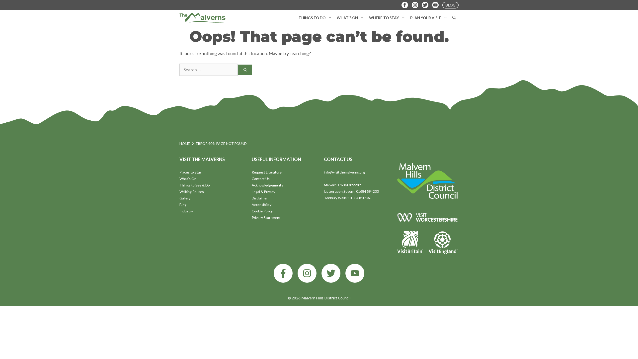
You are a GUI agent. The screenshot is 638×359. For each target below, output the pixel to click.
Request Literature (267, 172)
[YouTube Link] (435, 5)
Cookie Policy (262, 211)
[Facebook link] (283, 273)
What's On (187, 179)
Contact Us (261, 179)
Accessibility (261, 204)
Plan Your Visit (425, 17)
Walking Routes (191, 191)
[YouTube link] (354, 273)
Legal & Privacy (263, 191)
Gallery (184, 198)
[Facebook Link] (404, 5)
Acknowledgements (267, 185)
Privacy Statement (266, 217)
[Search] (245, 70)
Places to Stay (190, 172)
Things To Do (312, 17)
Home (184, 143)
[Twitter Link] (425, 5)
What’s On (347, 17)
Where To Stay (384, 17)
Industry (186, 211)
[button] (329, 17)
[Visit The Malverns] (202, 17)
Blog (182, 204)
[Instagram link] (307, 273)
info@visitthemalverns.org (344, 172)
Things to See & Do (194, 185)
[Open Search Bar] (454, 17)
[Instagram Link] (415, 5)
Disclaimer (260, 198)
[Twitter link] (330, 273)
